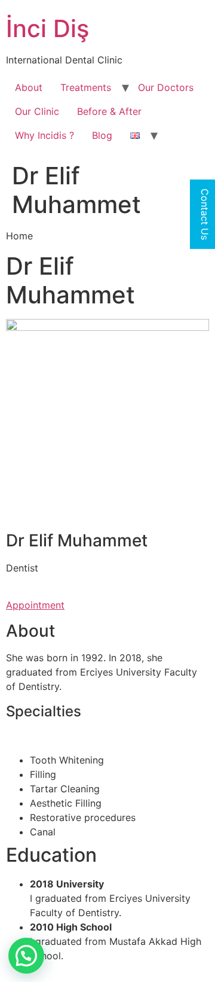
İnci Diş (47, 28)
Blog (102, 135)
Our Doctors (166, 87)
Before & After (109, 111)
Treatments (85, 87)
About (28, 87)
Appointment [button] (35, 605)
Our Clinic (37, 111)
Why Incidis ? (44, 135)
